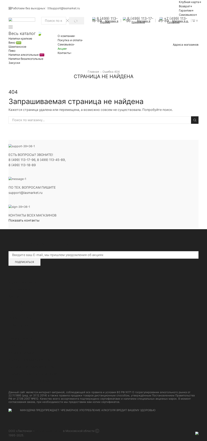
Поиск (195, 120)
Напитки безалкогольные (25, 58)
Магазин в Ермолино (141, 21)
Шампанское (17, 46)
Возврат (184, 6)
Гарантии (185, 10)
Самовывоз (187, 14)
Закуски (14, 62)
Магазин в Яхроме (109, 21)
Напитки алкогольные (26, 54)
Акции (62, 48)
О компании (66, 36)
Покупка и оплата (70, 40)
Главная (93, 71)
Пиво (11, 50)
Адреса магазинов (186, 44)
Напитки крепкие (20, 38)
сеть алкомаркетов (48, 431)
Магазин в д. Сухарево (178, 21)
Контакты (64, 53)
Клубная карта (189, 2)
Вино (14, 42)
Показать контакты (23, 220)
